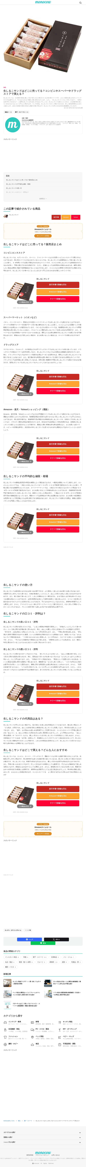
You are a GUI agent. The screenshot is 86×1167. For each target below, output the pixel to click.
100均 (28, 930)
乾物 (25, 957)
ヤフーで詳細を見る (58, 299)
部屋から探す (8, 1137)
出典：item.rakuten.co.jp (20, 308)
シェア (31, 939)
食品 (4, 87)
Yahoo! (75, 217)
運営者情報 (29, 1155)
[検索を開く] (80, 3)
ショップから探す (9, 1142)
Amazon (66, 217)
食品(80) (8, 112)
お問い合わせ (55, 1155)
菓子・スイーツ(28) (21, 112)
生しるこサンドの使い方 (14, 188)
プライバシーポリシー (42, 1155)
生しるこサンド (42, 279)
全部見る (42, 198)
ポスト (58, 939)
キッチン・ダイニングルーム (13, 930)
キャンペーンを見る (43, 236)
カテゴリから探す (9, 1132)
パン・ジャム (68, 957)
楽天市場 (56, 217)
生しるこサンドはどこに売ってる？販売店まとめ (21, 180)
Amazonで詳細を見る (58, 292)
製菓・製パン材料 (26, 962)
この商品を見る (24, 302)
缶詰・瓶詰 (10, 962)
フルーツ (41, 962)
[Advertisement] (22, 155)
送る (44, 943)
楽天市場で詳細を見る (58, 285)
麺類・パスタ (10, 967)
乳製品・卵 (76, 962)
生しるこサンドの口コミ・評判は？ (17, 192)
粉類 (64, 962)
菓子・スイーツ (40, 957)
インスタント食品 (12, 957)
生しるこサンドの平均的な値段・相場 (18, 184)
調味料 (54, 962)
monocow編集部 (27, 120)
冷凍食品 (55, 957)
